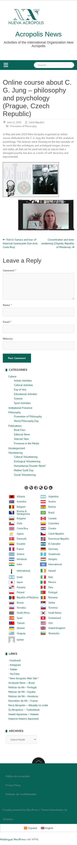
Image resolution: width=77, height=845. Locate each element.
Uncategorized (16, 448)
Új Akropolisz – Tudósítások (23, 709)
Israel (20, 577)
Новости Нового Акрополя (23, 718)
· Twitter (12, 669)
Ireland (52, 571)
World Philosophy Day (26, 421)
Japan (20, 582)
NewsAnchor (57, 810)
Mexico (52, 582)
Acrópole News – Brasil (21, 682)
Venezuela (53, 633)
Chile (19, 523)
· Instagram (14, 665)
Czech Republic (36, 122)
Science (18, 398)
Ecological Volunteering (27, 461)
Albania (21, 496)
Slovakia (21, 608)
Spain (20, 618)
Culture (12, 376)
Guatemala (54, 554)
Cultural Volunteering (26, 456)
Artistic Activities (23, 380)
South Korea (54, 613)
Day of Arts (20, 389)
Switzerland (54, 618)
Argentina (53, 496)
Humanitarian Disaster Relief (29, 465)
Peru (50, 587)
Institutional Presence (20, 408)
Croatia (52, 528)
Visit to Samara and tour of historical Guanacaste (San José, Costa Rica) (20, 243)
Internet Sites (21, 439)
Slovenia (53, 608)
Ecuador (21, 544)
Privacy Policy (13, 785)
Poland (20, 592)
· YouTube (14, 673)
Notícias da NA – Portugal (22, 687)
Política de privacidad (18, 776)
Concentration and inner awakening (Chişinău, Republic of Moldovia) (57, 243)
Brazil (51, 512)
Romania (53, 597)
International (55, 564)
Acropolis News (38, 34)
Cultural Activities (23, 385)
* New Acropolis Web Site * (23, 678)
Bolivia (52, 507)
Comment (9, 270)
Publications (15, 425)
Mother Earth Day (23, 470)
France (20, 549)
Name (7, 305)
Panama (21, 587)
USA (50, 623)
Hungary (52, 559)
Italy (50, 577)
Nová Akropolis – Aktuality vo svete (28, 705)
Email (7, 322)
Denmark (21, 539)
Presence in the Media (26, 443)
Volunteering (15, 452)
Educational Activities (25, 394)
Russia (20, 602)
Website (8, 338)
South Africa (23, 613)
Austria (52, 501)
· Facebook (14, 660)
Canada (52, 518)
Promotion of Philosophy (23, 126)
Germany (53, 549)
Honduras (22, 559)
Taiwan (21, 623)
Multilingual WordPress (13, 839)
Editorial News (22, 434)
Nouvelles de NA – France (23, 700)
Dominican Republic (58, 539)
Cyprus (20, 533)
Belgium (21, 507)
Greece (20, 554)
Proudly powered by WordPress (21, 810)
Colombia (53, 523)
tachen (20, 639)
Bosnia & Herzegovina (23, 512)
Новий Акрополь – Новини (23, 714)
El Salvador (54, 544)
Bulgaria (21, 518)
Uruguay (21, 633)
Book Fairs (20, 430)
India (19, 564)
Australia (21, 501)
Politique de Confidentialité (21, 794)
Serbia (51, 602)
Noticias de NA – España (21, 691)
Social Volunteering (25, 474)
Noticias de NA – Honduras (23, 696)
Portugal (52, 592)
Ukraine (21, 628)
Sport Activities (22, 403)
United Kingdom (56, 628)
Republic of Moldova (27, 597)
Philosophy (14, 412)
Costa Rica (22, 528)
